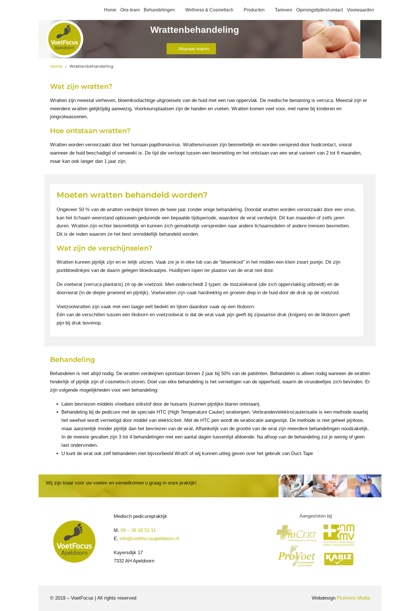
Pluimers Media (353, 598)
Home (110, 9)
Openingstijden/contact (319, 9)
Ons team (130, 9)
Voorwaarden (360, 9)
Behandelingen (159, 9)
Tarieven (283, 9)
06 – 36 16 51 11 (138, 530)
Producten (254, 9)
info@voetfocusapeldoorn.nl (149, 538)
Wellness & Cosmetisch (209, 9)
